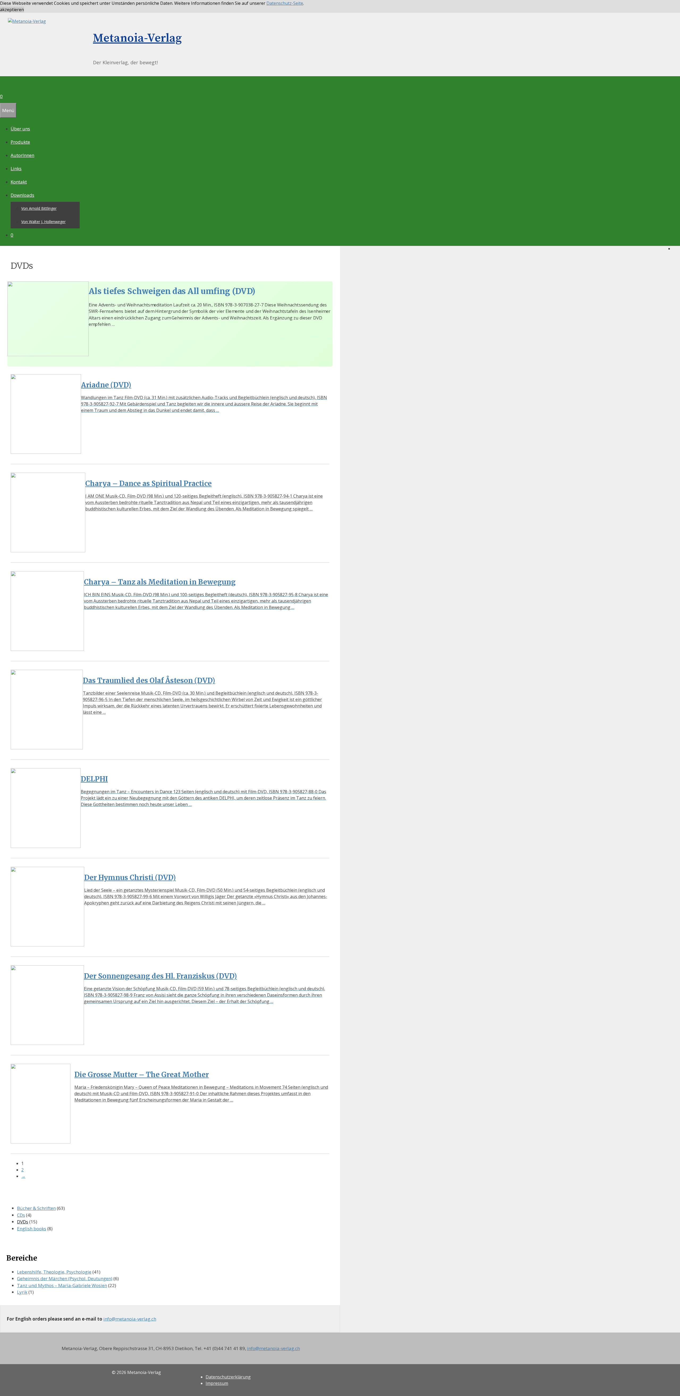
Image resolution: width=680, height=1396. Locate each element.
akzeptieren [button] (12, 9)
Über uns (20, 129)
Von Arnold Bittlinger (39, 208)
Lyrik (22, 1292)
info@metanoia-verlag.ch (129, 1319)
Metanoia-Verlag (137, 38)
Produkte (20, 142)
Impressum (217, 1383)
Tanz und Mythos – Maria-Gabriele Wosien (62, 1285)
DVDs (22, 1222)
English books (31, 1229)
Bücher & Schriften (36, 1208)
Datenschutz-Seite (284, 3)
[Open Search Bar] (3, 83)
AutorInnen (22, 155)
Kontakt (19, 182)
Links (16, 168)
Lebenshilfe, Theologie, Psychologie (54, 1272)
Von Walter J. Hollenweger (43, 221)
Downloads (22, 195)
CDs (21, 1215)
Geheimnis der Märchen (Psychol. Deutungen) (64, 1278)
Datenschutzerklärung (228, 1377)
